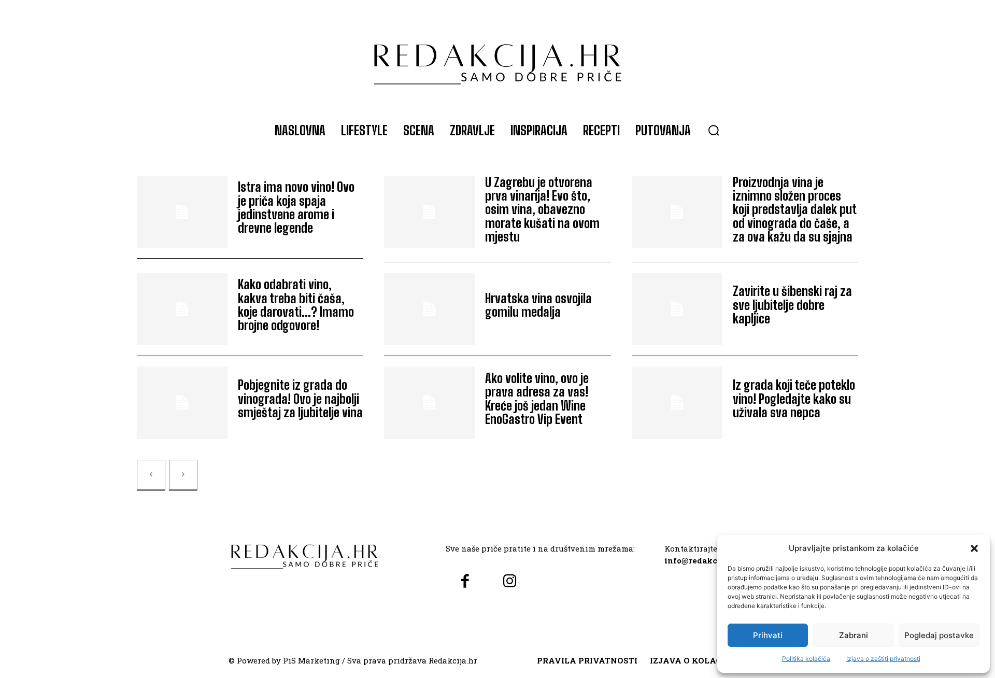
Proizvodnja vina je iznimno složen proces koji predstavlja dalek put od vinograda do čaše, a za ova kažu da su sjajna (795, 210)
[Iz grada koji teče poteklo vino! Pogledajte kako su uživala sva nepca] (677, 402)
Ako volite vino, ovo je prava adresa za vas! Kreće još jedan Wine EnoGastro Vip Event (537, 399)
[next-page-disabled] (183, 475)
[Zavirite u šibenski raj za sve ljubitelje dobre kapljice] (677, 309)
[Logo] (497, 59)
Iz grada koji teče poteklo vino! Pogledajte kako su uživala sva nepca (794, 398)
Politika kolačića (806, 658)
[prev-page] (151, 475)
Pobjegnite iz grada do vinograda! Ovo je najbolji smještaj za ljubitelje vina (300, 398)
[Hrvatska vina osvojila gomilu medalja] (429, 309)
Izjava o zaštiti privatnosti (883, 658)
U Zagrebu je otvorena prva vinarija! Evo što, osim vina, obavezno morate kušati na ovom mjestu (542, 210)
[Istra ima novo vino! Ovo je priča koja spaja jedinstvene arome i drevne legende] (182, 212)
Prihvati (768, 635)
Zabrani (853, 635)
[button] (974, 548)
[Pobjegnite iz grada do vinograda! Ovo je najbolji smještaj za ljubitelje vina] (182, 402)
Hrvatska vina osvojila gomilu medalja (538, 305)
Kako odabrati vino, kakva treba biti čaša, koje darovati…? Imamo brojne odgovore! (296, 305)
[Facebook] (465, 581)
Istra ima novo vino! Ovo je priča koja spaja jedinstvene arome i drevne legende (296, 207)
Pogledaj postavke (939, 635)
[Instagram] (509, 581)
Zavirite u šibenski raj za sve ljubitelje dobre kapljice (792, 305)
